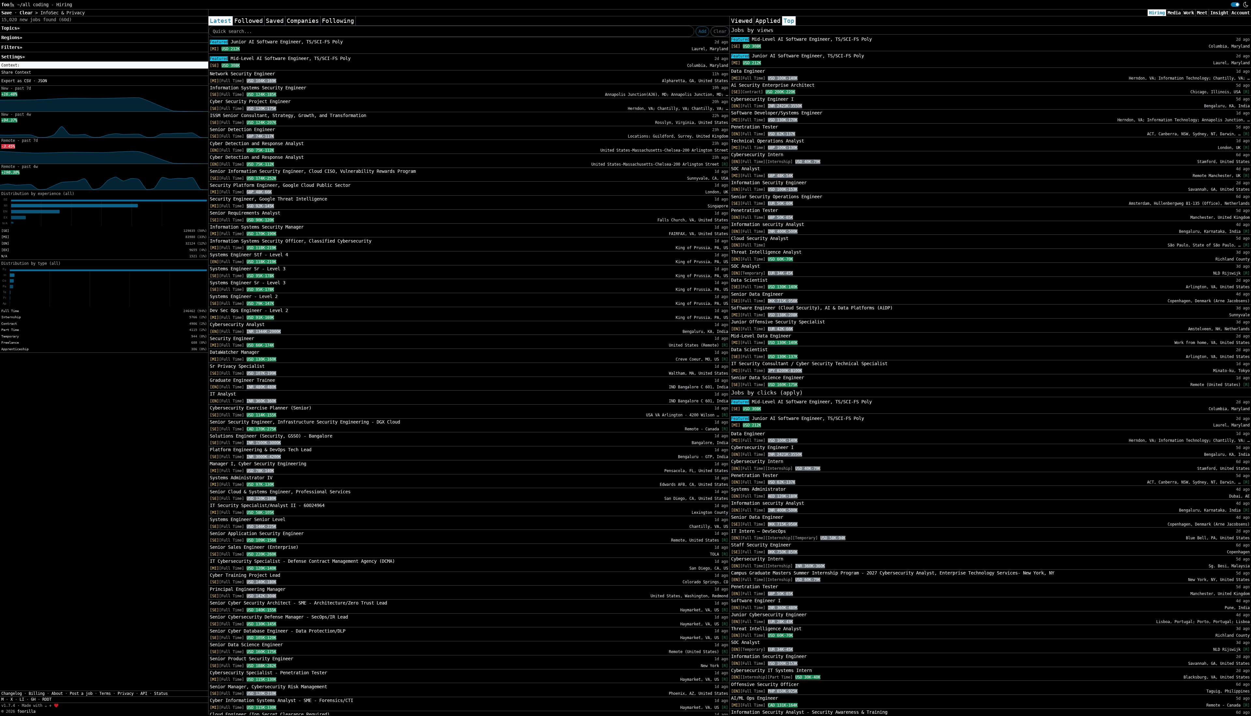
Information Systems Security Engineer (258, 87)
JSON (42, 81)
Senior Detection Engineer (242, 129)
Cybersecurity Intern (757, 154)
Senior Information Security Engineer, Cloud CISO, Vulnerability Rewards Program (313, 171)
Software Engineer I (756, 600)
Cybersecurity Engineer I (762, 99)
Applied (768, 21)
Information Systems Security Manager (257, 227)
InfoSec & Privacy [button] (62, 12)
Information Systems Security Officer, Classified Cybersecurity (290, 241)
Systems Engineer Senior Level (247, 519)
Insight (1219, 12)
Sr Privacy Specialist (237, 366)
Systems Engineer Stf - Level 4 (249, 254)
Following (338, 21)
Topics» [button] (10, 28)
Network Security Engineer (242, 73)
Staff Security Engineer (761, 544)
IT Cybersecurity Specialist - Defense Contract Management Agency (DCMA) (302, 561)
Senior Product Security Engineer (251, 658)
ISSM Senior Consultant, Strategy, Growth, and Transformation (288, 115)
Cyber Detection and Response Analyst (257, 143)
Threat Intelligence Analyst (766, 252)
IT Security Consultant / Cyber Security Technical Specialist (809, 363)
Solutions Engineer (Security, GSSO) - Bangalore (271, 436)
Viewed (742, 21)
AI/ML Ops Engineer (754, 698)
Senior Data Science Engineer (246, 644)
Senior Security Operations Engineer (776, 196)
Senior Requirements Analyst (245, 213)
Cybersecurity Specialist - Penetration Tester (268, 672)
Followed (248, 21)
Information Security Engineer (769, 182)
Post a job (81, 693)
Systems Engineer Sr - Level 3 (247, 268)
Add (702, 31)
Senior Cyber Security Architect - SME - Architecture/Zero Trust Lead (298, 602)
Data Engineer (748, 71)
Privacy (126, 693)
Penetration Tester (754, 126)
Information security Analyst (767, 224)
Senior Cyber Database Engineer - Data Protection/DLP (277, 631)
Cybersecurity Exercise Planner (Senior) (260, 407)
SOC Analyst (745, 168)
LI (22, 699)
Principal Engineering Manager (247, 589)
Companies (303, 21)
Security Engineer (232, 338)
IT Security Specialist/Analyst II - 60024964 (267, 505)
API (143, 693)
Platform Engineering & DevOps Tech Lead (260, 449)
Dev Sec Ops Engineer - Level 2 (249, 310)
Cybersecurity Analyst (237, 324)
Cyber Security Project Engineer (250, 101)
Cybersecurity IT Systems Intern (771, 670)
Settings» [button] (13, 56)
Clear (719, 31)
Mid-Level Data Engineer (761, 335)
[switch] (1235, 4)
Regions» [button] (11, 37)
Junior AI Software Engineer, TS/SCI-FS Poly (276, 41)
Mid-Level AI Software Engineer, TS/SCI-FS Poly (280, 58)
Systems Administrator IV (241, 477)
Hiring (1157, 12)
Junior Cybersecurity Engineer (769, 614)
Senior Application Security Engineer (257, 533)
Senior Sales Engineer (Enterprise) (254, 547)
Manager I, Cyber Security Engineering (258, 463)
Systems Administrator (758, 489)
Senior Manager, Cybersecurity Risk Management (268, 686)
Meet (1202, 12)
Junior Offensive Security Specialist (778, 321)
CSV (27, 81)
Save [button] (7, 12)
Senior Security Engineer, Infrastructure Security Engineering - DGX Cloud (305, 422)
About (57, 693)
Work (1189, 12)
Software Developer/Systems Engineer (776, 112)
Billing (37, 693)
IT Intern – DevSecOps (758, 531)
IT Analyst (223, 393)
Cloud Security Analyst (759, 238)
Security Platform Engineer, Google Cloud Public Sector (280, 185)
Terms (105, 693)
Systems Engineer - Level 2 (244, 296)
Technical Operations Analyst (767, 140)
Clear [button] (27, 12)
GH (33, 699)
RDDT (46, 699)
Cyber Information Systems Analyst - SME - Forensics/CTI (281, 700)
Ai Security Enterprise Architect (772, 85)
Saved (275, 21)
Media (1174, 12)
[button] (104, 65)
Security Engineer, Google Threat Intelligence (268, 198)
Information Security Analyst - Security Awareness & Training (809, 712)
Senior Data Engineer (757, 294)
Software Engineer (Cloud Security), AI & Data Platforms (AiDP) (812, 307)
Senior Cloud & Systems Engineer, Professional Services (280, 491)
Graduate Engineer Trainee (242, 380)
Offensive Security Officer (765, 684)
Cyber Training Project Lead (245, 575)
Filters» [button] (11, 47)
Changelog (11, 693)
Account (1240, 12)
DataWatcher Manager (234, 352)
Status (161, 693)
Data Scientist (749, 280)
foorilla (26, 711)
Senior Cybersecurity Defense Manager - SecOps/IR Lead (279, 616)
